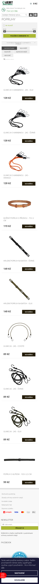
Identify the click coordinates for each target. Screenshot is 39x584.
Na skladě (9, 25)
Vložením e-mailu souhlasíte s (17, 534)
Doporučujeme (9, 48)
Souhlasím (19, 580)
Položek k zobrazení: (19, 36)
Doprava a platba (7, 508)
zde (2, 567)
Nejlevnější (23, 48)
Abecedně (7, 55)
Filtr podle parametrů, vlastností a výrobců (19, 43)
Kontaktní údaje (7, 501)
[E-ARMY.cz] (8, 3)
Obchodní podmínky (8, 494)
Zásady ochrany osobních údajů (12, 498)
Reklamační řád (7, 505)
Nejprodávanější (21, 52)
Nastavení (19, 573)
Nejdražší (7, 52)
